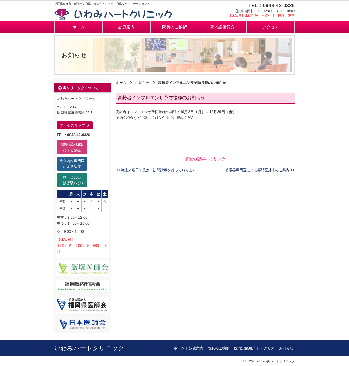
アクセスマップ (73, 125)
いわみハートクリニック (89, 348)
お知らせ (142, 83)
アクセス (270, 27)
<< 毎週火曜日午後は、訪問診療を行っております (156, 170)
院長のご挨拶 (174, 27)
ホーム (78, 27)
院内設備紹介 (222, 27)
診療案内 (126, 27)
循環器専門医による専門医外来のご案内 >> (260, 170)
